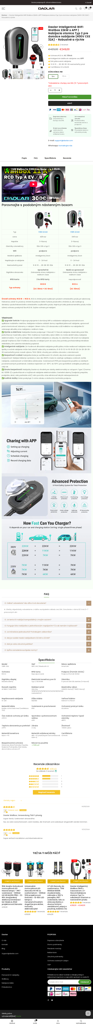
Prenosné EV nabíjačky (10, 975)
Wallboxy (5, 979)
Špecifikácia (50, 158)
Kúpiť (69, 103)
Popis (24, 158)
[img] (9, 807)
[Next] (41, 47)
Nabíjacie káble (8, 983)
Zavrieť (5, 2)
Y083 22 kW (43, 232)
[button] (54, 44)
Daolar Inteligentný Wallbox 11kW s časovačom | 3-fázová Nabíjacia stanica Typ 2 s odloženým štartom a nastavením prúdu (80, 893)
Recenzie (67, 158)
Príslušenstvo (7, 987)
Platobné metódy (54, 948)
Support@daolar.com (10, 953)
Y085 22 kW (75, 232)
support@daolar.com (64, 140)
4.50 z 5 (53, 768)
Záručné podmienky (55, 956)
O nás (4, 940)
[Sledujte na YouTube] (52, 1000)
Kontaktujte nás (65, 145)
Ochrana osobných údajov (58, 961)
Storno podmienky (54, 944)
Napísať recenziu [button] (46, 792)
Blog (3, 948)
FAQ (36, 158)
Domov (4, 15)
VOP (49, 965)
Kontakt (5, 944)
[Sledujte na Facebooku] (48, 1000)
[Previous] (5, 47)
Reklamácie (52, 952)
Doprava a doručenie (55, 940)
